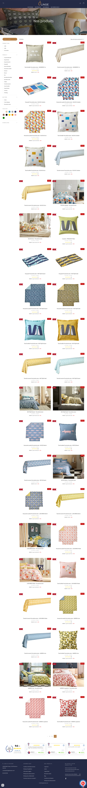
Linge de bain (46, 771)
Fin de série (6, 50)
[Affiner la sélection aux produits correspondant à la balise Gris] (12, 112)
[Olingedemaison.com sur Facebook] (66, 778)
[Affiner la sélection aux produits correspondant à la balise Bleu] (9, 112)
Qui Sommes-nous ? (55, 7)
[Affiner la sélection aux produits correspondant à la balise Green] (3, 118)
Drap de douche (7, 62)
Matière (5, 97)
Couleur (5, 108)
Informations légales (27, 771)
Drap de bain (6, 59)
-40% (5, 46)
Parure (5, 73)
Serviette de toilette (8, 77)
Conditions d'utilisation (48, 778)
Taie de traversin (7, 83)
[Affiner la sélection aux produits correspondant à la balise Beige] (6, 112)
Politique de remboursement (29, 773)
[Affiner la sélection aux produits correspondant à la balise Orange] (12, 115)
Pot (4, 75)
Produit (5, 54)
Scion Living (7, 39)
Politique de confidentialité (28, 776)
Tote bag (6, 92)
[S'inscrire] (80, 774)
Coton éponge (7, 102)
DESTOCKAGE (30, 7)
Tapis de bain (6, 88)
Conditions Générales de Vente (29, 766)
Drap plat (6, 64)
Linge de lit (46, 766)
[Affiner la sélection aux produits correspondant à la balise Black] (6, 115)
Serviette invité (7, 79)
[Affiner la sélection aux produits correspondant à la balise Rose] (15, 115)
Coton (5, 99)
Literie (45, 769)
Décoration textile (47, 773)
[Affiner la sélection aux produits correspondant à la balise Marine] (15, 112)
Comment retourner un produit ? (29, 778)
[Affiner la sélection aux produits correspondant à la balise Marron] (3, 115)
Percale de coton (7, 104)
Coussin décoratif (7, 57)
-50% (5, 48)
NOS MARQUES (46, 7)
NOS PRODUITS (38, 7)
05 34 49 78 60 (5, 773)
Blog (45, 776)
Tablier (5, 81)
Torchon (5, 90)
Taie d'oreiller (7, 86)
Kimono (5, 70)
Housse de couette (7, 68)
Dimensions (6, 122)
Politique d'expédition (27, 769)
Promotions (6, 43)
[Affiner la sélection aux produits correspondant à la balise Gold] (9, 115)
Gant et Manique (7, 66)
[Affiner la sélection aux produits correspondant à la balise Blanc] (3, 112)
